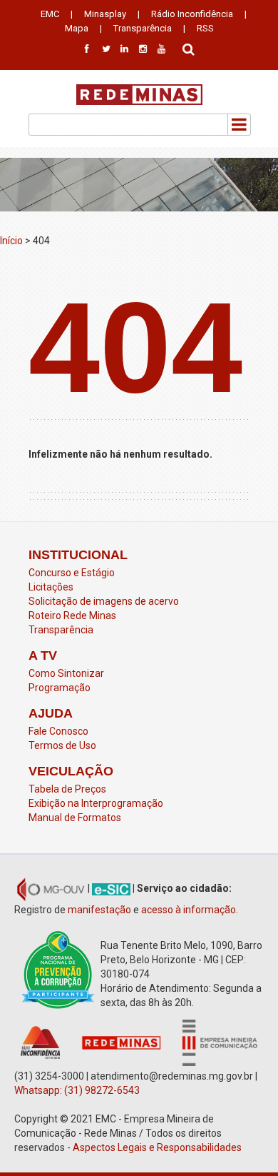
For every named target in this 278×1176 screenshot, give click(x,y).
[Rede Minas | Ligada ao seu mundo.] (139, 94)
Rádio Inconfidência (192, 14)
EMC (50, 14)
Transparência (142, 28)
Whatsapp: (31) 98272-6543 (77, 1090)
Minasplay (105, 14)
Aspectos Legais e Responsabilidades (158, 1147)
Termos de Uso (62, 745)
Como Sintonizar (66, 673)
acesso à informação (188, 909)
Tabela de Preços (67, 789)
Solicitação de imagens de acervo (104, 601)
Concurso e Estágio (72, 572)
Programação (60, 687)
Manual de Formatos (75, 817)
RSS (205, 28)
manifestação (99, 909)
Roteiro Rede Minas (72, 615)
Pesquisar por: (189, 48)
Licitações (51, 587)
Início (11, 240)
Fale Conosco (58, 731)
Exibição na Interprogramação (96, 803)
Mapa (76, 28)
